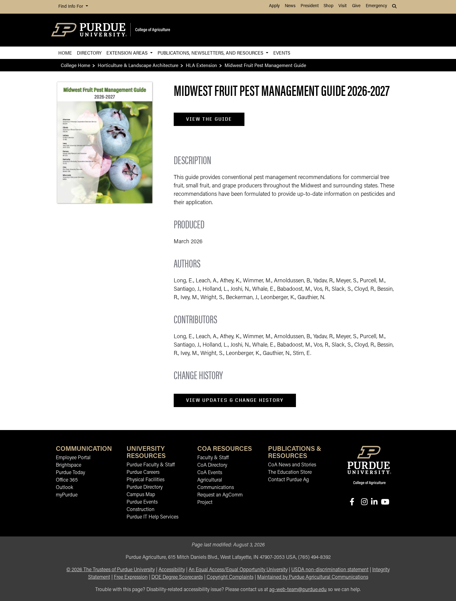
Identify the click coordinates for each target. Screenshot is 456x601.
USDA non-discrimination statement (330, 569)
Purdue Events (142, 502)
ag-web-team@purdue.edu (298, 589)
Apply (274, 6)
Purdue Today (70, 472)
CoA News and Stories (292, 465)
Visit (342, 6)
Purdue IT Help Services (152, 517)
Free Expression (131, 577)
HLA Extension (201, 65)
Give (356, 6)
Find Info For (71, 6)
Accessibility (172, 569)
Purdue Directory (145, 487)
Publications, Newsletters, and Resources (211, 52)
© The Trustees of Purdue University (110, 569)
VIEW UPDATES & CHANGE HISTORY (235, 400)
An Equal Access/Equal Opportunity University (238, 569)
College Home (75, 65)
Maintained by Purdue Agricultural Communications (312, 577)
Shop (328, 6)
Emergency (376, 6)
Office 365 (67, 480)
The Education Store (290, 472)
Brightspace (68, 465)
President (310, 6)
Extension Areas (127, 52)
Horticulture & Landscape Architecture (138, 65)
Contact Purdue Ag (288, 480)
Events (281, 52)
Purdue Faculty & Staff (151, 465)
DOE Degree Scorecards (177, 577)
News (290, 6)
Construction (140, 509)
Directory (89, 52)
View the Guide (209, 119)
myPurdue (67, 495)
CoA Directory (212, 465)
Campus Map (141, 494)
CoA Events (209, 472)
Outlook (64, 487)
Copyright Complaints (230, 577)
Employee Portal (73, 457)
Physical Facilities (145, 480)
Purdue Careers (143, 472)
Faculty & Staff (213, 457)
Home (65, 52)
